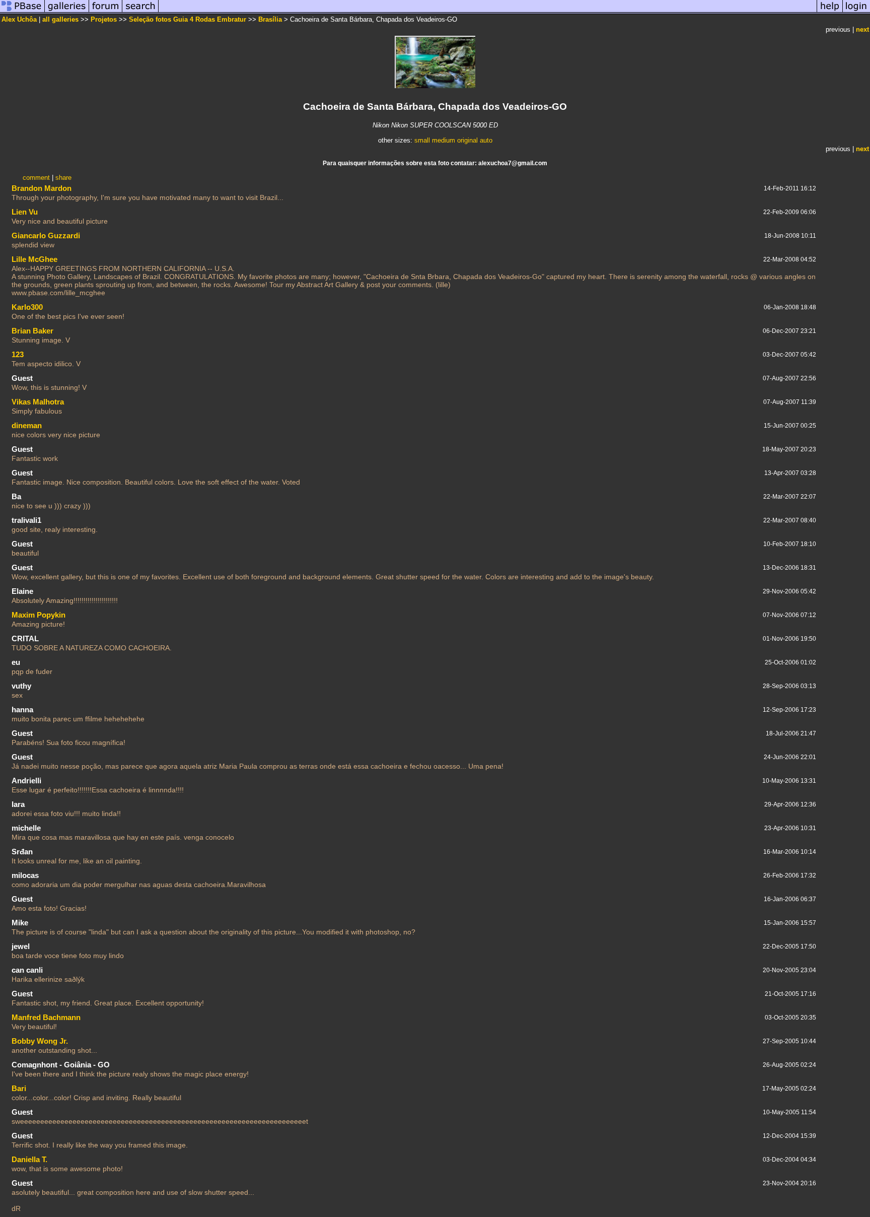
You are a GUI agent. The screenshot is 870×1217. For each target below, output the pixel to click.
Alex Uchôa (19, 19)
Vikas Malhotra (38, 401)
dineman (27, 425)
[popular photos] (488, 12)
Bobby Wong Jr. (40, 1041)
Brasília (270, 19)
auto (486, 140)
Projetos (104, 19)
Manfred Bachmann (46, 1017)
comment (36, 177)
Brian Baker (32, 330)
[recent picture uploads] (67, 12)
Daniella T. (29, 1159)
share (63, 177)
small (422, 140)
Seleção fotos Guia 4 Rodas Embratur (187, 19)
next (862, 29)
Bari (19, 1088)
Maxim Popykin (38, 615)
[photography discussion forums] (105, 12)
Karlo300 (27, 307)
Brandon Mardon (41, 188)
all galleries (60, 19)
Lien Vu (25, 212)
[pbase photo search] (140, 12)
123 (18, 354)
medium (443, 140)
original (467, 140)
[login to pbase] (856, 12)
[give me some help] (830, 12)
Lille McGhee (34, 259)
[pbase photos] (22, 12)
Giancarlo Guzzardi (46, 235)
